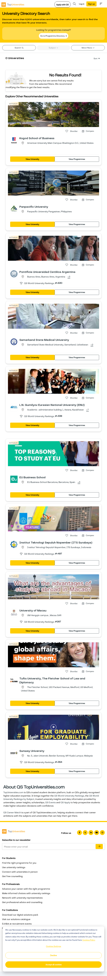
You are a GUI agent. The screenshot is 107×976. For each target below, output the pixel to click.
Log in (81, 4)
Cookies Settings (53, 946)
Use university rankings (13, 867)
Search (18, 47)
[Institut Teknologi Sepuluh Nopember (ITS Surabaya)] (14, 544)
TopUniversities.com (13, 792)
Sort (95, 58)
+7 (87, 409)
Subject (52, 47)
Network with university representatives (22, 897)
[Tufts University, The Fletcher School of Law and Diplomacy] (14, 680)
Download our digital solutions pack (20, 914)
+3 (69, 276)
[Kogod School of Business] (14, 140)
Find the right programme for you (19, 863)
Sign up (91, 4)
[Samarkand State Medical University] (14, 341)
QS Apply (65, 802)
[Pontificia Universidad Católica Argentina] (14, 273)
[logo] (12, 3)
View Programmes (77, 159)
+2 (92, 344)
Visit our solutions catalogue (16, 919)
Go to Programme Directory (52, 36)
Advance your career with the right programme (26, 889)
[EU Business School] (14, 479)
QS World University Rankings (69, 795)
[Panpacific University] (14, 208)
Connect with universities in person (20, 871)
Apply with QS (62, 4)
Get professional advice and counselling (22, 902)
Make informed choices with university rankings (26, 893)
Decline (53, 955)
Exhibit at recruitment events (17, 923)
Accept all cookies (54, 964)
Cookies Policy (88, 940)
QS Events (50, 802)
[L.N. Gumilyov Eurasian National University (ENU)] (14, 406)
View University (32, 159)
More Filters (87, 47)
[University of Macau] (14, 612)
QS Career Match (12, 812)
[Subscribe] (99, 846)
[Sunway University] (14, 752)
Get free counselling (12, 876)
